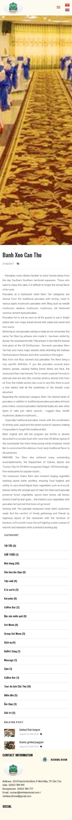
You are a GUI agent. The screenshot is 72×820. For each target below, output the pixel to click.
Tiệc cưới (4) (10, 581)
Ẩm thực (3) (10, 704)
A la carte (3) (11, 589)
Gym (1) (8, 668)
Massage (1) (10, 660)
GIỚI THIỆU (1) (11, 554)
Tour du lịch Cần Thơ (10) (17, 686)
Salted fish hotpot (29, 729)
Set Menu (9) (11, 624)
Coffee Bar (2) (11, 607)
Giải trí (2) (9, 712)
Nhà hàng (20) (11, 563)
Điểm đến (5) (10, 695)
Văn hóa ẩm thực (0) (15, 572)
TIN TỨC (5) (10, 545)
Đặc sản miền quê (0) (15, 616)
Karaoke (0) (10, 598)
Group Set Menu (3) (14, 633)
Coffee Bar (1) (11, 677)
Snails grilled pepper (31, 742)
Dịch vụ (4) (9, 642)
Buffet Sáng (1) (12, 651)
